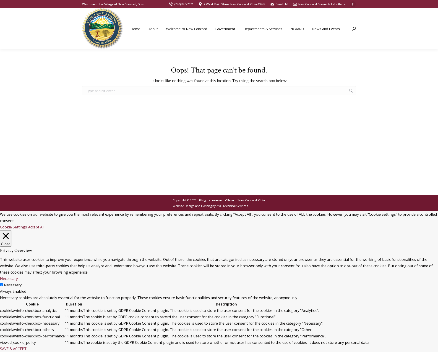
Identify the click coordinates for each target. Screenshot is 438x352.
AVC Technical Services (232, 206)
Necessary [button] (9, 278)
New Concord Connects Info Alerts (321, 4)
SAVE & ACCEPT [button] (13, 348)
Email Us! (282, 4)
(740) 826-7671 (183, 4)
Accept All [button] (36, 227)
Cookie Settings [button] (13, 227)
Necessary (13, 284)
